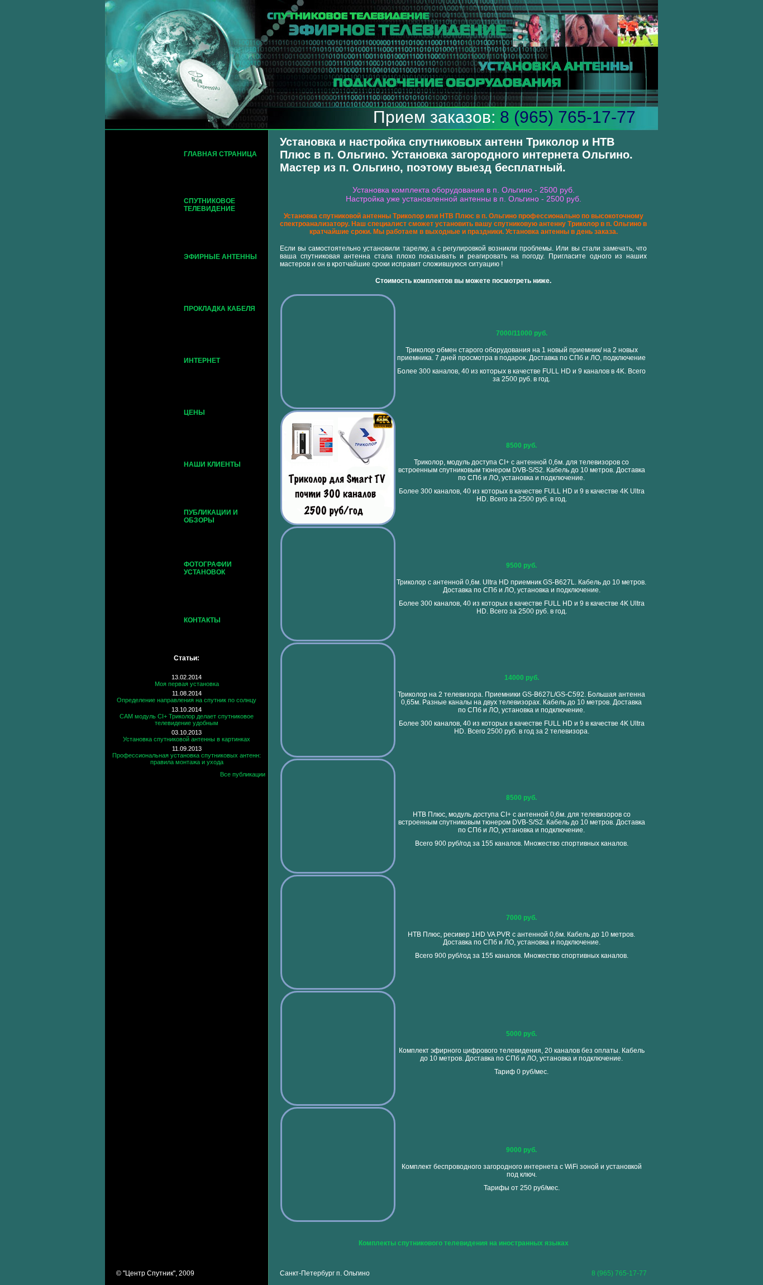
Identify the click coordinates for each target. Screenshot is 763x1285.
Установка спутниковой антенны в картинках (186, 739)
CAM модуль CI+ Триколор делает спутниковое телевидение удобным (187, 719)
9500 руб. (521, 565)
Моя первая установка (187, 683)
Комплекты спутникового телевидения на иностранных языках (464, 1243)
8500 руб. (521, 445)
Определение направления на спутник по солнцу (186, 700)
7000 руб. (521, 918)
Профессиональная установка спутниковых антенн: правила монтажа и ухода (186, 758)
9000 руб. (521, 1150)
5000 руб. (521, 1034)
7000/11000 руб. (521, 333)
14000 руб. (521, 678)
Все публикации (242, 774)
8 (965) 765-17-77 (568, 117)
